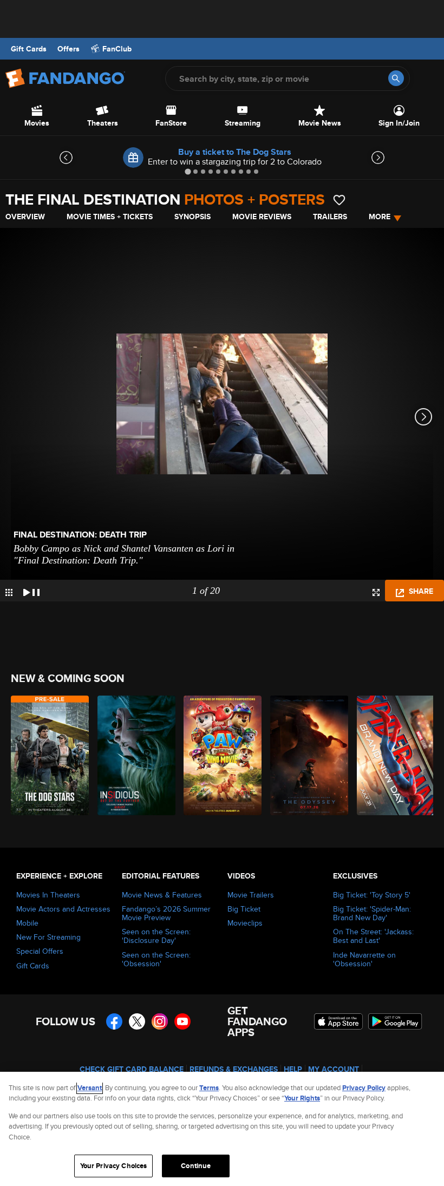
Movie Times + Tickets (110, 216)
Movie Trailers (250, 894)
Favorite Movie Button (339, 200)
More (379, 216)
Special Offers (39, 951)
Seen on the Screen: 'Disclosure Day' (156, 936)
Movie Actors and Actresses (63, 908)
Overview (25, 216)
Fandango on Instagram (160, 1021)
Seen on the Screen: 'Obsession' (156, 959)
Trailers (330, 216)
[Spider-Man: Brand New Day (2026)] (394, 755)
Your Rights (302, 1098)
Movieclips (245, 923)
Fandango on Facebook (114, 1021)
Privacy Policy (364, 1088)
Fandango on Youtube (182, 1021)
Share (420, 591)
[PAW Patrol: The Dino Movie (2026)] (221, 755)
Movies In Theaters (48, 894)
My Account (333, 1069)
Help (293, 1069)
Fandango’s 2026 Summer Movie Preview (166, 913)
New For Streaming (48, 937)
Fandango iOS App (338, 1021)
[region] (222, 1129)
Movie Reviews (261, 216)
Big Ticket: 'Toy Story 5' (371, 894)
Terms (209, 1088)
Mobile (27, 923)
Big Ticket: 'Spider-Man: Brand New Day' (372, 913)
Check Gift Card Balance (132, 1069)
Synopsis (192, 216)
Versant (89, 1088)
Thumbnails (8, 592)
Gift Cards (29, 48)
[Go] (396, 78)
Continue (196, 1166)
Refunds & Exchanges (234, 1069)
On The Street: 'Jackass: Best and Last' (373, 936)
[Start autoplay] (31, 590)
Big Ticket (243, 908)
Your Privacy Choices (113, 1166)
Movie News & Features (162, 894)
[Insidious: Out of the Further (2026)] (134, 755)
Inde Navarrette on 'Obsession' (364, 959)
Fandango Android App (395, 1021)
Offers (68, 48)
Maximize (376, 592)
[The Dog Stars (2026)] (48, 755)
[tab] (188, 171)
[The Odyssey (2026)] (307, 755)
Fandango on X (137, 1021)
